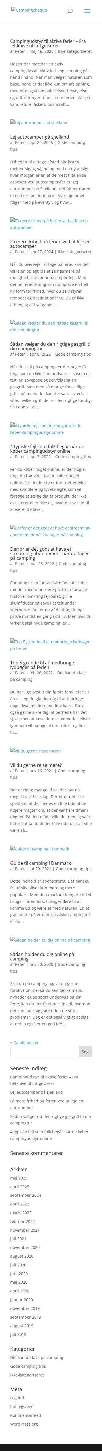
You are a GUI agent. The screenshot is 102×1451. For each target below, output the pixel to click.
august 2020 (21, 1256)
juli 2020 (18, 1265)
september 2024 (25, 1195)
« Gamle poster (24, 1042)
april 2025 (19, 1186)
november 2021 (25, 1230)
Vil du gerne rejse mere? (36, 765)
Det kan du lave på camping (36, 1357)
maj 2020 (18, 1282)
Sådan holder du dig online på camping (42, 956)
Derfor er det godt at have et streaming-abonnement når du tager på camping (49, 553)
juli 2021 (18, 1238)
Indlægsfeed (22, 1406)
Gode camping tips (73, 354)
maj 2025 (18, 1178)
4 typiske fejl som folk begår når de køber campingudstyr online (47, 448)
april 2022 (19, 1204)
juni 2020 (19, 1273)
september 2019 (25, 1317)
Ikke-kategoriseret (75, 51)
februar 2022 (22, 1221)
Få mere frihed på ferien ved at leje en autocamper (50, 243)
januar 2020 (21, 1299)
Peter (20, 51)
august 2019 (21, 1325)
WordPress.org (24, 1424)
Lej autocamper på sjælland (39, 137)
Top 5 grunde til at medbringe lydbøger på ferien (42, 665)
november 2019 (25, 1308)
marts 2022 (20, 1212)
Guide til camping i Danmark (40, 863)
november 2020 (25, 1247)
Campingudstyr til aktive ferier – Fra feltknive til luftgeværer (48, 43)
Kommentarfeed (25, 1415)
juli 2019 (18, 1334)
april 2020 (19, 1291)
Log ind (17, 1397)
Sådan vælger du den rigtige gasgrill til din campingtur (51, 346)
